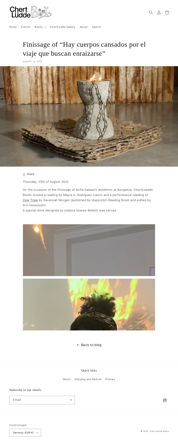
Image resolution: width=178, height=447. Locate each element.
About (67, 379)
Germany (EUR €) (23, 432)
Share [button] (30, 174)
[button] (40, 27)
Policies (110, 379)
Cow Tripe (30, 200)
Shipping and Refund (88, 379)
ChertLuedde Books (159, 431)
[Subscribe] (71, 400)
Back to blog (91, 345)
